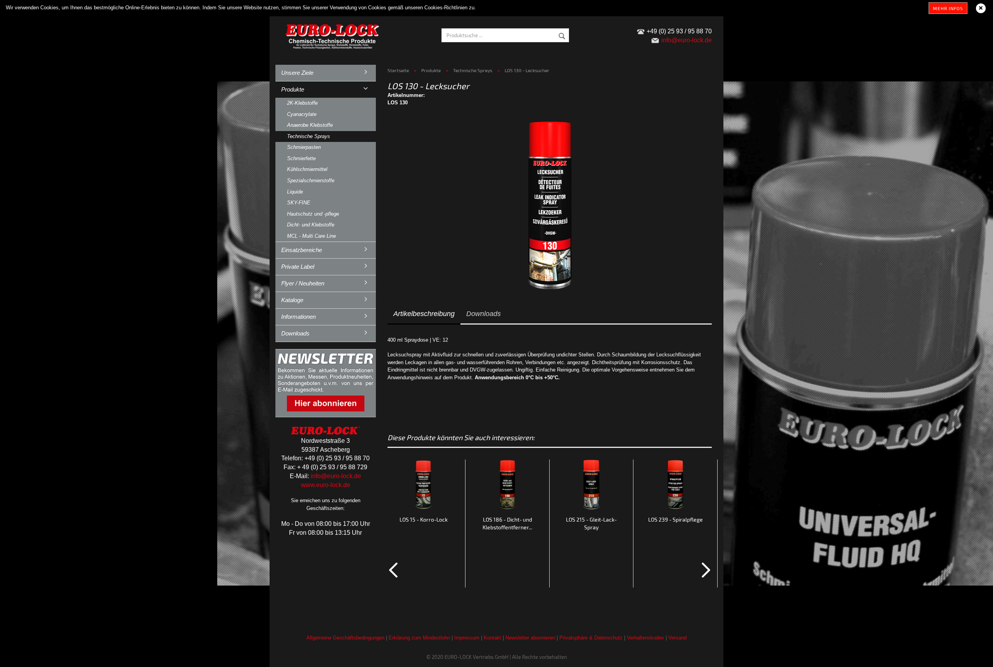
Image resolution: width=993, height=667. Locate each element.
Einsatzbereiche (301, 250)
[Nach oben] (971, 655)
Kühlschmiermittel (307, 169)
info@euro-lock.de (336, 476)
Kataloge (292, 300)
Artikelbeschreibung (424, 314)
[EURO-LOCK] (333, 35)
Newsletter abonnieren (530, 638)
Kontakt (492, 638)
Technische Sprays (308, 136)
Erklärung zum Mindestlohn (419, 638)
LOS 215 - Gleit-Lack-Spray (591, 523)
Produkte (292, 89)
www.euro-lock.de (325, 485)
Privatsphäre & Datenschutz (591, 638)
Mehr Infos (948, 8)
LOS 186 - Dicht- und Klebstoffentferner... (507, 523)
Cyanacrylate (302, 114)
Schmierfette (301, 158)
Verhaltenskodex (645, 638)
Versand (677, 638)
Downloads (483, 314)
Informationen (298, 316)
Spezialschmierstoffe (310, 180)
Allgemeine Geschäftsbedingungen (345, 638)
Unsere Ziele (297, 72)
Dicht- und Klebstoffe (310, 225)
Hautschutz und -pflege (313, 214)
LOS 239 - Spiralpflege (675, 519)
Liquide (295, 192)
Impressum (466, 638)
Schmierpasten (304, 147)
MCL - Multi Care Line (311, 236)
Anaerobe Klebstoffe (310, 125)
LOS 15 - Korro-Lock (424, 519)
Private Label (297, 266)
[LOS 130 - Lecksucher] (549, 204)
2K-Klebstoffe (302, 103)
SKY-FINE (298, 203)
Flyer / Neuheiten (302, 283)
